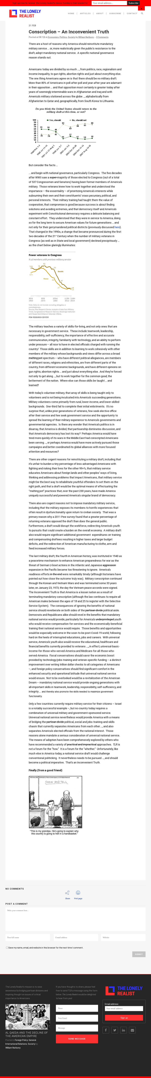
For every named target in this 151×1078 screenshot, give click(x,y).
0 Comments (102, 37)
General (32, 1040)
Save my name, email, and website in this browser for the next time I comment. (45, 948)
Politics (63, 37)
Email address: (112, 1004)
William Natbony (86, 37)
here (117, 227)
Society (71, 37)
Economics (53, 37)
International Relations (16, 1044)
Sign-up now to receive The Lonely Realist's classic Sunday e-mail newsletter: (50, 3)
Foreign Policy (21, 1040)
